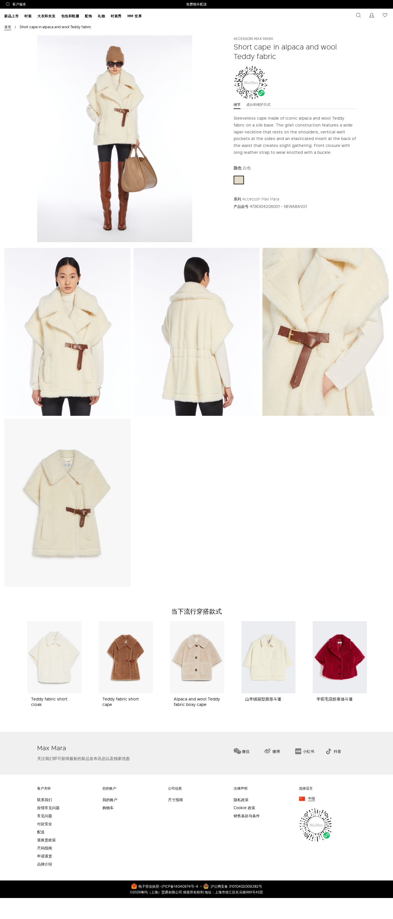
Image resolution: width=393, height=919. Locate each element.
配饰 (88, 16)
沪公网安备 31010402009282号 (236, 886)
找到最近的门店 (369, 721)
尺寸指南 (175, 800)
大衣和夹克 (46, 16)
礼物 (101, 16)
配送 (41, 832)
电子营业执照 (148, 886)
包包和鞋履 (70, 16)
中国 (311, 799)
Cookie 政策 (244, 808)
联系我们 (44, 800)
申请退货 (44, 856)
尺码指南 (44, 848)
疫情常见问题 (48, 808)
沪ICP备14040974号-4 (179, 886)
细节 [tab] (237, 104)
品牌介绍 (44, 864)
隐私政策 (241, 800)
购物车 (108, 808)
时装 (28, 16)
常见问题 (44, 816)
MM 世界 (134, 16)
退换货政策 (46, 840)
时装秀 (116, 16)
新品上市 (11, 16)
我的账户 (109, 800)
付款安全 (44, 824)
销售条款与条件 (247, 816)
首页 (7, 26)
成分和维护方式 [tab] (258, 104)
